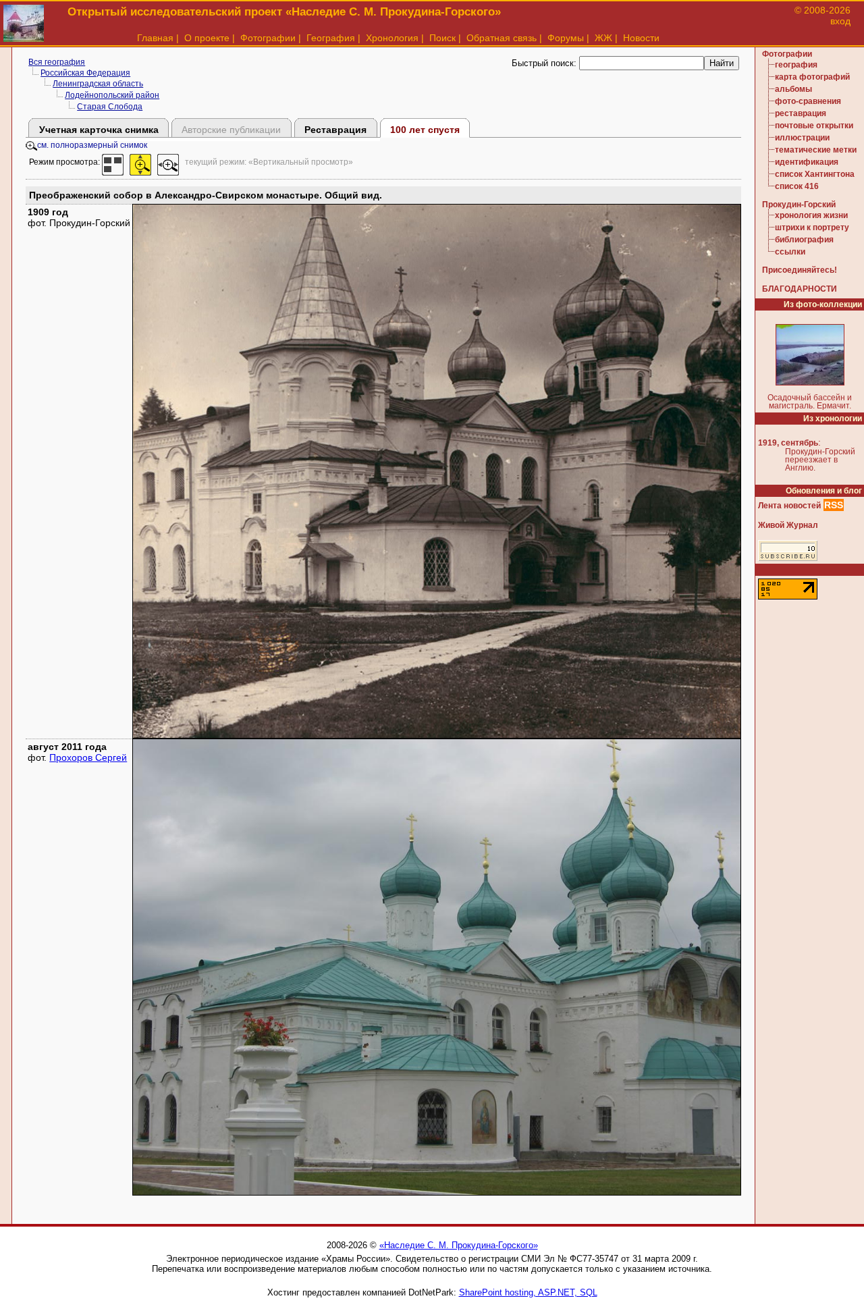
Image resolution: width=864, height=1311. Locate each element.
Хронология (392, 37)
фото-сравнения (808, 101)
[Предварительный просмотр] (113, 162)
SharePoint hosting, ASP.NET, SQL (528, 1292)
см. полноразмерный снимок (92, 145)
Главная (155, 37)
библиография (804, 240)
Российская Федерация (85, 73)
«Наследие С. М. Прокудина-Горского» (458, 1245)
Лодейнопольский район (112, 95)
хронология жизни (811, 215)
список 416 (797, 186)
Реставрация (335, 129)
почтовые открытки (814, 126)
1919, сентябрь (788, 443)
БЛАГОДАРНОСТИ (799, 289)
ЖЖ (603, 37)
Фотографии (268, 37)
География (330, 37)
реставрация (800, 113)
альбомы (793, 89)
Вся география (56, 62)
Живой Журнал (788, 525)
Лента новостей (789, 506)
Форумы (565, 37)
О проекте (207, 37)
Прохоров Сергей (88, 757)
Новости (641, 37)
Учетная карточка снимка (99, 129)
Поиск (442, 37)
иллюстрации (802, 138)
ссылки (790, 252)
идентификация (806, 162)
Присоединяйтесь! (799, 270)
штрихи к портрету (812, 227)
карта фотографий (812, 77)
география (796, 65)
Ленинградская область (98, 84)
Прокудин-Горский (799, 204)
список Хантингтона (815, 174)
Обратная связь (501, 37)
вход (840, 21)
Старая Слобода (109, 107)
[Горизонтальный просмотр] (168, 162)
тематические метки (816, 150)
